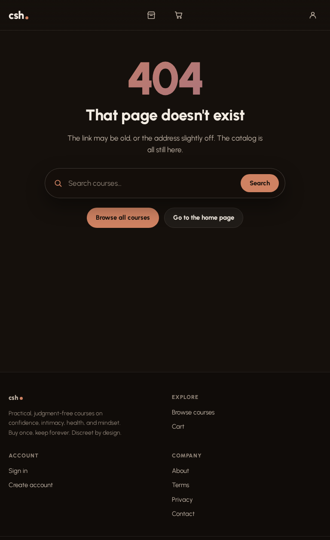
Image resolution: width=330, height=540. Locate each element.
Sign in (18, 471)
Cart (178, 426)
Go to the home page (203, 217)
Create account (31, 485)
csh (16, 15)
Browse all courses (123, 217)
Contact (183, 514)
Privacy (182, 499)
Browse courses (193, 412)
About (180, 471)
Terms (180, 485)
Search (260, 183)
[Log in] (312, 15)
